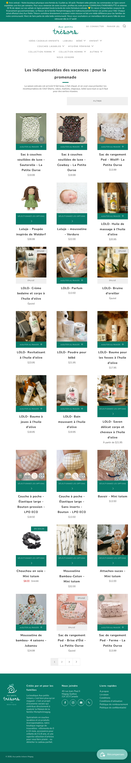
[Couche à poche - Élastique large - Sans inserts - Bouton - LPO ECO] (72, 465)
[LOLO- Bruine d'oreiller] (112, 262)
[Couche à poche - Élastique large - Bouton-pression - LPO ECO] (31, 465)
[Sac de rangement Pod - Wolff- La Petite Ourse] (112, 128)
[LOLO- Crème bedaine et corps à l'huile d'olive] (31, 262)
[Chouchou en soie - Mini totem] (31, 539)
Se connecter (95, 26)
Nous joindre (65, 57)
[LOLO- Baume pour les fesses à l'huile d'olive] (112, 326)
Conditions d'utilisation (111, 701)
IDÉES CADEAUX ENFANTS (44, 41)
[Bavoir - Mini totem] (112, 465)
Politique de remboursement (114, 704)
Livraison (104, 694)
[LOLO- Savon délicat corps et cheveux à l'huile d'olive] (112, 390)
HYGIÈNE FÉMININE (79, 46)
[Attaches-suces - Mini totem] (112, 539)
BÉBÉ (79, 41)
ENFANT (94, 41)
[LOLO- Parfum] (72, 262)
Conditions (105, 697)
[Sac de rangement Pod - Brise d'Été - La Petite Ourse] (72, 609)
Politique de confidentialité (113, 707)
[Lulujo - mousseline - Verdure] (72, 198)
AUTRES (94, 52)
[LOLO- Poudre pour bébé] (72, 326)
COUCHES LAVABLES (49, 46)
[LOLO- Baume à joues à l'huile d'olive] (31, 390)
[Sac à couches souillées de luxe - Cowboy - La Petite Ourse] (72, 128)
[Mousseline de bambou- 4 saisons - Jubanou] (31, 609)
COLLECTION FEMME (40, 52)
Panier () (113, 26)
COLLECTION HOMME (71, 52)
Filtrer (97, 101)
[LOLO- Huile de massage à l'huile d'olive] (112, 198)
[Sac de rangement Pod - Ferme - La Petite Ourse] (112, 609)
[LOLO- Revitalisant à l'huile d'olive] (31, 326)
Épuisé (31, 281)
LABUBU (68, 41)
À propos (104, 691)
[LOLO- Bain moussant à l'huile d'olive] (72, 390)
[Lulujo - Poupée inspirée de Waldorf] (31, 198)
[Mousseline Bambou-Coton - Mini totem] (72, 539)
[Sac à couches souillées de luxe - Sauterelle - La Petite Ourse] (31, 128)
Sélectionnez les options (31, 216)
